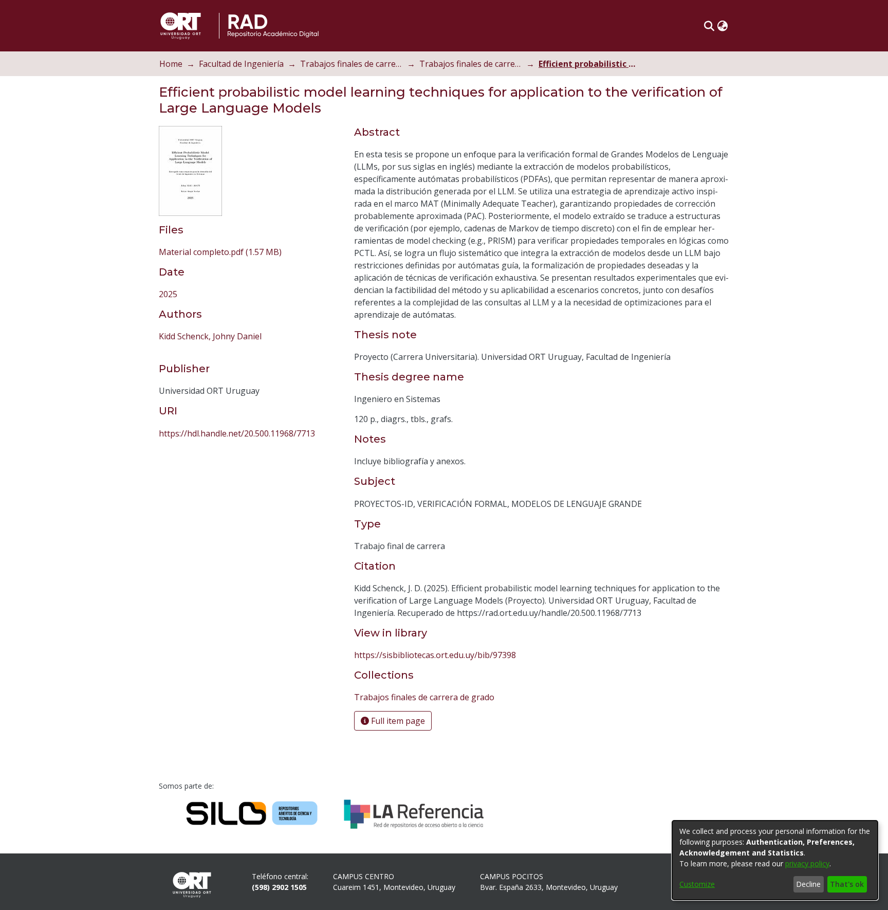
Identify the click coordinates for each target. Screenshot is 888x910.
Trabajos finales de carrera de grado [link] (470, 63)
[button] (708, 26)
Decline (808, 884)
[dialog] (775, 860)
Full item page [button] (397, 720)
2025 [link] (168, 294)
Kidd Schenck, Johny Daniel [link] (210, 336)
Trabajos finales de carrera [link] (351, 63)
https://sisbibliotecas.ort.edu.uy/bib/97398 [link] (435, 655)
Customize (697, 884)
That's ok (847, 884)
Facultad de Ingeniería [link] (241, 63)
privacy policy (807, 863)
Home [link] (170, 63)
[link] (220, 252)
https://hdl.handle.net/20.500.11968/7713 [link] (237, 433)
